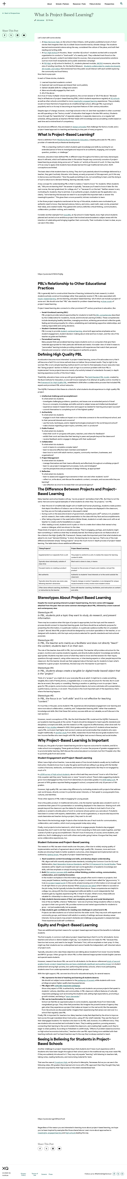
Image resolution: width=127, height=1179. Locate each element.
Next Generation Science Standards (67, 864)
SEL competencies (103, 315)
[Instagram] (122, 1174)
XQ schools (115, 98)
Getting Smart (52, 855)
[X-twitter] (118, 1174)
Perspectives (109, 4)
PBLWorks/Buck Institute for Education (73, 140)
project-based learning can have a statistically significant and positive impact (81, 964)
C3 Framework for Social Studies (102, 864)
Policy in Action (95, 4)
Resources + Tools (79, 4)
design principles (79, 127)
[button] (4, 35)
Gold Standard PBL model (98, 377)
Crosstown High (60, 1062)
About (49, 4)
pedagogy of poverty (86, 980)
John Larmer (40, 20)
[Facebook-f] (114, 1174)
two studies (52, 727)
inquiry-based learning (47, 299)
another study (61, 733)
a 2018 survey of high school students (55, 774)
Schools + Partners (62, 4)
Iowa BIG (67, 215)
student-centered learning (71, 331)
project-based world (57, 883)
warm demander (72, 996)
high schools (70, 1133)
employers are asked (88, 886)
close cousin (107, 301)
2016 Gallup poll (108, 780)
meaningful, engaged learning (85, 101)
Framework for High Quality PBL (53, 383)
